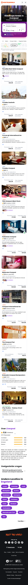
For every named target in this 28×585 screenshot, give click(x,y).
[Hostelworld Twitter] (9, 542)
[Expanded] (3, 41)
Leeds (23, 486)
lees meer (12, 50)
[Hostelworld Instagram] (12, 542)
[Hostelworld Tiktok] (22, 542)
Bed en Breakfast (6, 406)
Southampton (6, 508)
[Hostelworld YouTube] (16, 542)
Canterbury (14, 499)
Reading (16, 490)
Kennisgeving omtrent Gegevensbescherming (14, 568)
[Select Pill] (22, 2)
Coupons (15, 572)
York (4, 516)
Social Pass (14, 555)
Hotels (13, 552)
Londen (5, 486)
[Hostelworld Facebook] (6, 542)
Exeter (4, 503)
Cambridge (14, 486)
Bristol (21, 512)
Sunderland (6, 495)
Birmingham (6, 490)
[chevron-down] (15, 433)
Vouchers (20, 572)
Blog (5, 552)
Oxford (5, 499)
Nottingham (17, 495)
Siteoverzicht (18, 575)
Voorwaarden (9, 572)
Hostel (4, 199)
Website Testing (10, 575)
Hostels (9, 552)
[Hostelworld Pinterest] (19, 542)
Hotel (4, 67)
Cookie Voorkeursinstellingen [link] (14, 578)
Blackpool (13, 503)
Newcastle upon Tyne (9, 512)
